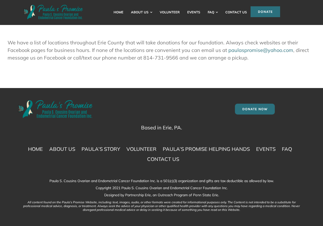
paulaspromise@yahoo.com (260, 50)
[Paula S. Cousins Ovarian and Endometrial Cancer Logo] (53, 6)
